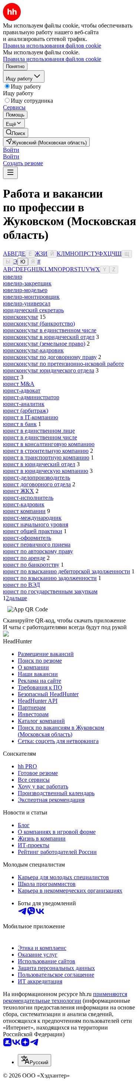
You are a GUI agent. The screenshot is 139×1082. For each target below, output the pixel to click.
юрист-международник (32, 518)
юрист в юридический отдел (39, 464)
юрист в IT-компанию (30, 417)
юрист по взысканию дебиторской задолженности (66, 571)
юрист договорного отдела (37, 484)
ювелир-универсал (26, 303)
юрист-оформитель (27, 538)
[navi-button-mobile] (10, 173)
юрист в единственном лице (39, 431)
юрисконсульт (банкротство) (39, 323)
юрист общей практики (32, 531)
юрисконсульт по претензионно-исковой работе (63, 364)
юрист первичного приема (36, 544)
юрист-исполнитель (28, 497)
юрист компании (24, 511)
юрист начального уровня (35, 524)
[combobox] (34, 1060)
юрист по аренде (24, 558)
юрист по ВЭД (21, 585)
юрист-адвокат (21, 390)
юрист (11, 377)
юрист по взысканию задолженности (50, 578)
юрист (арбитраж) (25, 410)
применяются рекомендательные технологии (65, 997)
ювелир (12, 276)
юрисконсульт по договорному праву (50, 357)
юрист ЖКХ (18, 491)
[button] (11, 150)
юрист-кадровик (23, 504)
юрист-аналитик (23, 404)
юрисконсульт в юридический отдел (49, 337)
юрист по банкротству (31, 564)
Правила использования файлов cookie (52, 59)
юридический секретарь (33, 310)
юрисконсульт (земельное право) (44, 343)
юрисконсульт (20, 317)
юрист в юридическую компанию (45, 471)
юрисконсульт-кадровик (33, 350)
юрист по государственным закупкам (50, 591)
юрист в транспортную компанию (46, 457)
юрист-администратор (31, 397)
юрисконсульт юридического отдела (48, 370)
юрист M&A (18, 384)
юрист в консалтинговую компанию (49, 444)
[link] (15, 132)
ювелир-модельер (25, 290)
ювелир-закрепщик (27, 283)
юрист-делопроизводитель (36, 477)
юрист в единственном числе (40, 437)
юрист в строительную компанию (46, 451)
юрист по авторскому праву (38, 551)
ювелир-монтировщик (31, 297)
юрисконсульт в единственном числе (49, 330)
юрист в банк (20, 424)
